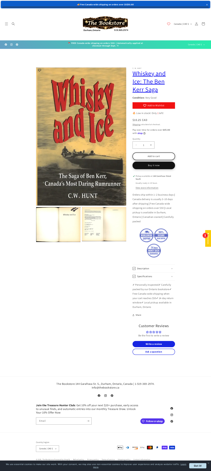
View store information (147, 187)
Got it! (198, 465)
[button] (6, 24)
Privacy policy (93, 459)
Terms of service (108, 459)
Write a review (154, 344)
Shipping (136, 124)
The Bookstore (48, 459)
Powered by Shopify (62, 459)
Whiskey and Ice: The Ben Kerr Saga (149, 81)
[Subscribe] (88, 421)
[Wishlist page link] (168, 23)
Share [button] (138, 315)
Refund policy (78, 459)
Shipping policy (124, 459)
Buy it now (154, 165)
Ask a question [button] (153, 351)
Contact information (141, 459)
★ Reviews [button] (208, 238)
